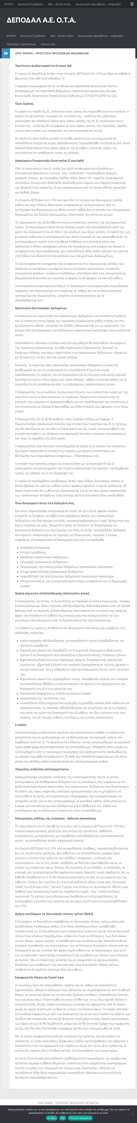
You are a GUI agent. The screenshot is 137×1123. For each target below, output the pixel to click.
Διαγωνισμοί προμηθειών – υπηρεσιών (98, 4)
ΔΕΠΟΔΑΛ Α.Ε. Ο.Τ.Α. (41, 20)
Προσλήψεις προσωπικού (21, 44)
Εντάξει (52, 1118)
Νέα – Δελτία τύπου (59, 4)
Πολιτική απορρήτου (80, 1118)
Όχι (62, 1118)
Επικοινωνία (48, 44)
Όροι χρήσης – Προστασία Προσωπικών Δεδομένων (68, 1102)
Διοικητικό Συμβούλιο (30, 4)
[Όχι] (132, 1114)
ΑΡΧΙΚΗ (8, 4)
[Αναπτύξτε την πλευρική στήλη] (6, 53)
